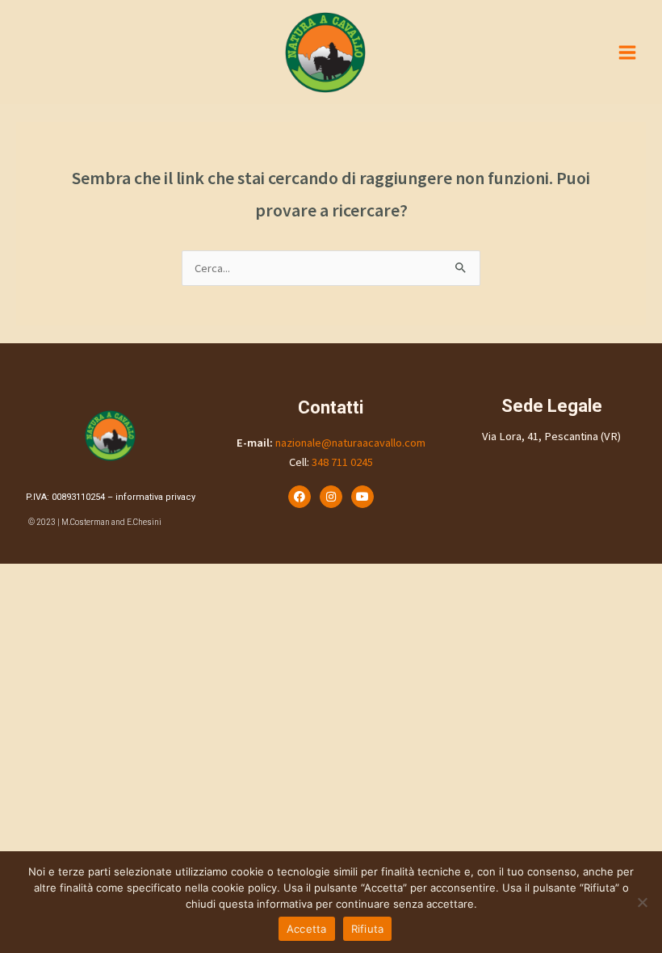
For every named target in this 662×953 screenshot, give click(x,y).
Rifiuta (367, 928)
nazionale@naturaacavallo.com (350, 442)
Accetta (307, 928)
